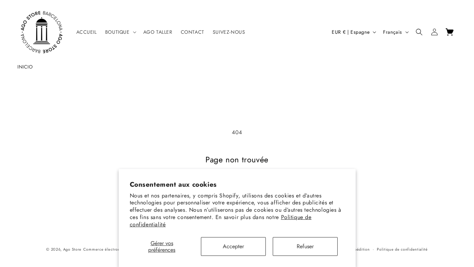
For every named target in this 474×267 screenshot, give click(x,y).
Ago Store (72, 249)
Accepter (233, 246)
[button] (120, 32)
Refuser (305, 246)
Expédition (360, 249)
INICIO (25, 66)
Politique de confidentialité (402, 249)
